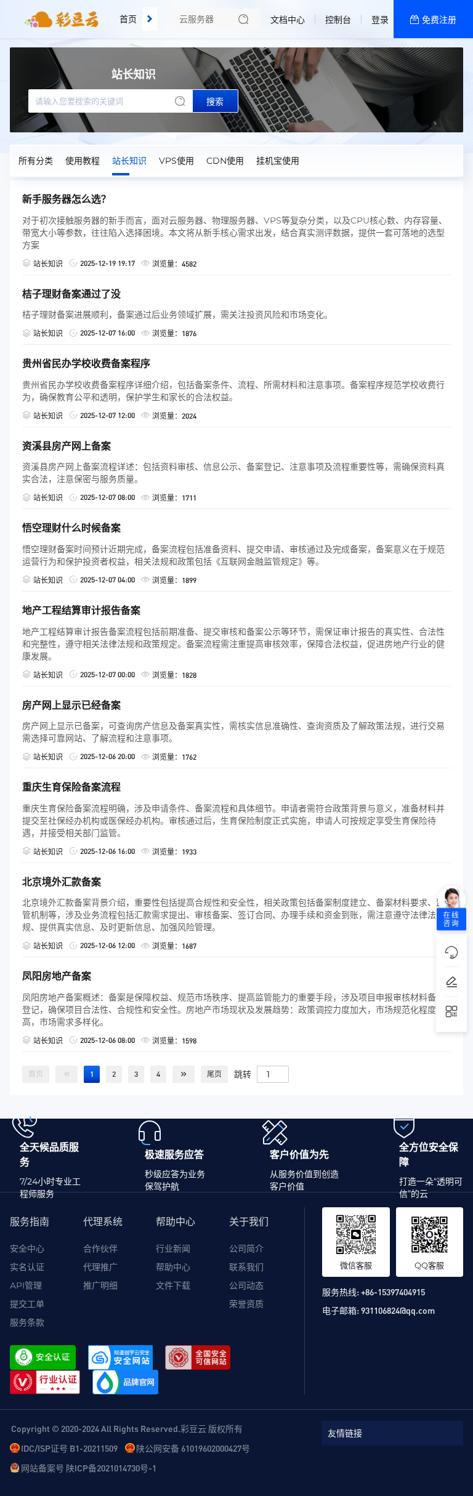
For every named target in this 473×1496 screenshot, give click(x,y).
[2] (183, 1074)
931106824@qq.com (398, 1310)
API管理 (26, 1285)
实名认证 (27, 1267)
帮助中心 (173, 1267)
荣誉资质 (246, 1303)
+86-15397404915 (393, 1291)
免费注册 (439, 19)
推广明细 (100, 1285)
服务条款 (27, 1322)
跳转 (242, 1073)
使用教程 (82, 160)
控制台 (338, 19)
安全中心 (27, 1248)
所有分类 (35, 160)
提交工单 (27, 1303)
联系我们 (246, 1267)
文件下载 (173, 1285)
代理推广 (100, 1267)
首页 (128, 19)
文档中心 (287, 19)
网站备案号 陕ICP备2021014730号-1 (88, 1467)
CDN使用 (225, 160)
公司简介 (246, 1248)
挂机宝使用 (277, 160)
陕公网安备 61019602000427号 (193, 1448)
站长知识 (129, 160)
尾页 (214, 1074)
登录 (380, 19)
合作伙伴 (100, 1248)
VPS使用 (176, 160)
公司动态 (246, 1285)
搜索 (215, 101)
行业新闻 (173, 1248)
